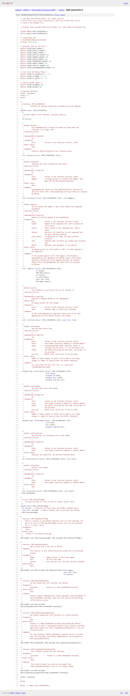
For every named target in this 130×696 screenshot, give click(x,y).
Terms (23, 693)
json (126, 693)
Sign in (126, 3)
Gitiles (12, 693)
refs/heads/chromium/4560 (43, 10)
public (61, 10)
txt (121, 693)
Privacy (17, 693)
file (56, 15)
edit (62, 15)
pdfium (18, 10)
